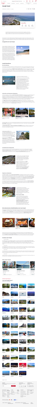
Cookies (22, 402)
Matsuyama (29, 328)
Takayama (3, 368)
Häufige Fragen (3, 396)
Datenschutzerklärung (18, 402)
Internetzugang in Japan (28, 3)
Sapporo (28, 352)
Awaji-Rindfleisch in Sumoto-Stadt (33, 228)
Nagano (20, 336)
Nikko (28, 344)
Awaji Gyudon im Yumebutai (5, 228)
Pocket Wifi (18, 393)
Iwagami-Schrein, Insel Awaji (5, 118)
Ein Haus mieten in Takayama (23, 394)
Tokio (11, 368)
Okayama (3, 352)
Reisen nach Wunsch (8, 395)
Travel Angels (22, 395)
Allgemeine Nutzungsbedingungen (26, 403)
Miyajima (3, 336)
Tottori (28, 368)
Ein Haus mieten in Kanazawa (23, 393)
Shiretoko (12, 360)
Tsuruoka (12, 376)
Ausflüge (17, 3)
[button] (8, 84)
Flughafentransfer (13, 394)
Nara (11, 344)
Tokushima (20, 368)
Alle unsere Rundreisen (8, 392)
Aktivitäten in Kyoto (28, 392)
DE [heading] (21, 1)
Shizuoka (20, 360)
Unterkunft (22, 3)
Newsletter (3, 392)
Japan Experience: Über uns (4, 391)
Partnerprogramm (4, 393)
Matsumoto (21, 328)
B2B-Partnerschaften (4, 394)
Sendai (3, 360)
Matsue (12, 328)
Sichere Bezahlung (32, 403)
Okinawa (12, 352)
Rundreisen (13, 3)
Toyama (3, 376)
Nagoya (3, 344)
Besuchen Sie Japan (3, 3)
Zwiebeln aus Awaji (18, 228)
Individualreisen (5, 269)
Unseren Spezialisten (8, 396)
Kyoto (3, 328)
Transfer (8, 3)
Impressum (6, 402)
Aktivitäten (35, 3)
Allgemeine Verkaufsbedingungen (10, 403)
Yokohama (20, 376)
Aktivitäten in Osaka (28, 394)
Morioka (12, 336)
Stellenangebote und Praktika (4, 395)
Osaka (20, 352)
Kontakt (3, 402)
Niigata (20, 344)
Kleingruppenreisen (9, 393)
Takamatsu (29, 360)
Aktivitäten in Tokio (28, 391)
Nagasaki (28, 336)
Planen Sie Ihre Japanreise (31, 393)
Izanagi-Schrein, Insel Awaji (19, 118)
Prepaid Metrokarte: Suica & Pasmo (14, 393)
